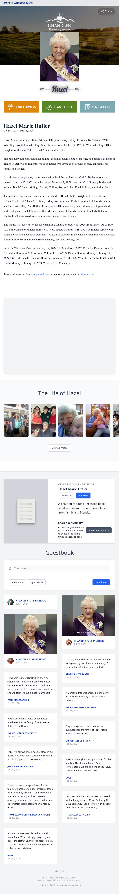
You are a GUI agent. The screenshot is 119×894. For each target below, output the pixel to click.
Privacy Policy (51, 880)
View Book (66, 495)
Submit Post (101, 582)
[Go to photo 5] (85, 632)
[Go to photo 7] (89, 632)
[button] (30, 634)
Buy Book (83, 495)
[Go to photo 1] (78, 632)
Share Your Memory (98, 530)
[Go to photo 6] (87, 632)
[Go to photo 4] (83, 632)
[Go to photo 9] (92, 632)
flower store (87, 274)
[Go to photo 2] (79, 632)
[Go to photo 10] (94, 632)
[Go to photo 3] (81, 632)
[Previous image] (65, 615)
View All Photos (59, 447)
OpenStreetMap (63, 885)
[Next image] (112, 615)
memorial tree (41, 274)
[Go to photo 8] (90, 632)
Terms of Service (68, 880)
